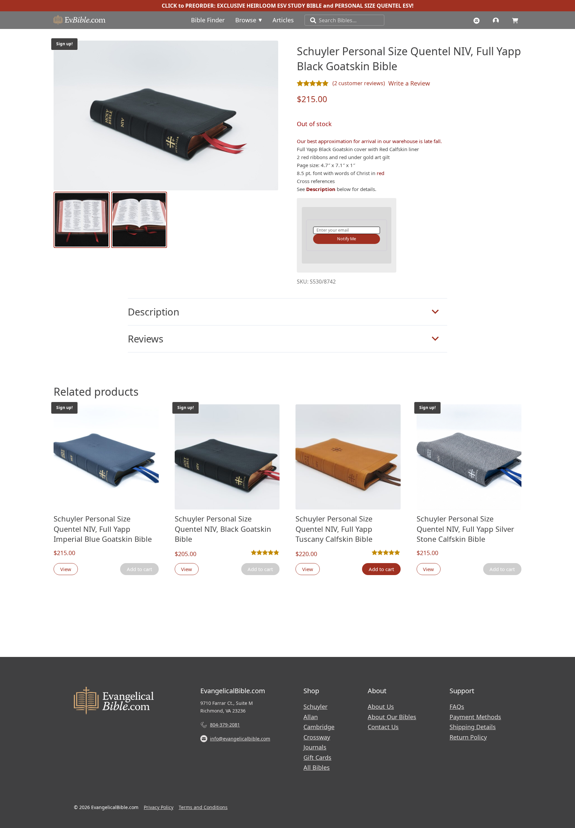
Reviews (145, 338)
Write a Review (409, 83)
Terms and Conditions (203, 807)
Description (153, 311)
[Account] (497, 20)
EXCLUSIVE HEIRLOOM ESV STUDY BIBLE (269, 5)
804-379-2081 (225, 725)
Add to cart (381, 569)
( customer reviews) (358, 83)
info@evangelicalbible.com (240, 738)
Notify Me (346, 239)
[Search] (310, 20)
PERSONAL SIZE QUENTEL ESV (373, 5)
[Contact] (478, 20)
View (65, 569)
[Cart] (516, 20)
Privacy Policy (158, 807)
